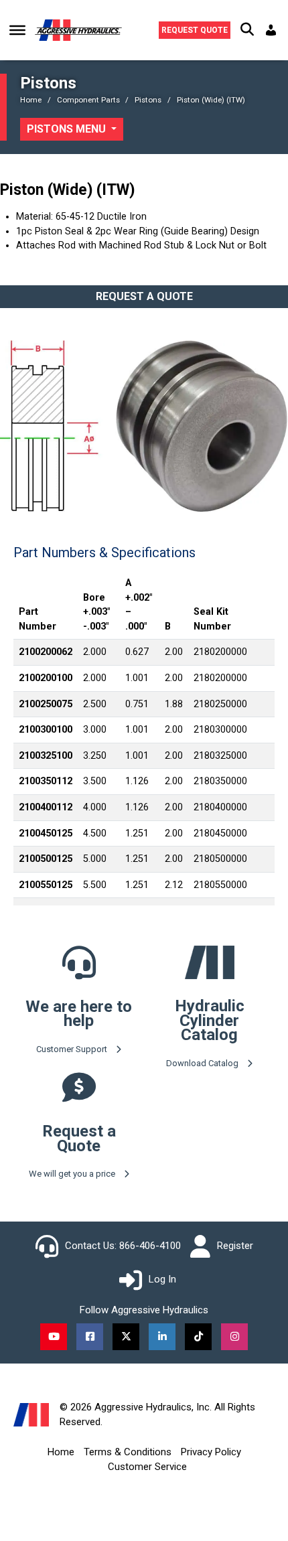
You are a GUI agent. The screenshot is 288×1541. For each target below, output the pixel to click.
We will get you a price (73, 1174)
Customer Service (147, 1467)
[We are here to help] (79, 972)
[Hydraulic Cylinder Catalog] (209, 962)
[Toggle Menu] (17, 30)
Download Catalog (203, 1063)
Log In (162, 1279)
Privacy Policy (211, 1452)
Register (235, 1246)
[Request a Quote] (79, 1096)
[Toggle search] (247, 30)
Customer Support (72, 1049)
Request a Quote (144, 296)
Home (61, 1452)
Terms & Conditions (127, 1452)
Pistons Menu (68, 129)
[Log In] (272, 30)
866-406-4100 (150, 1246)
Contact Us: (91, 1246)
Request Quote (194, 30)
